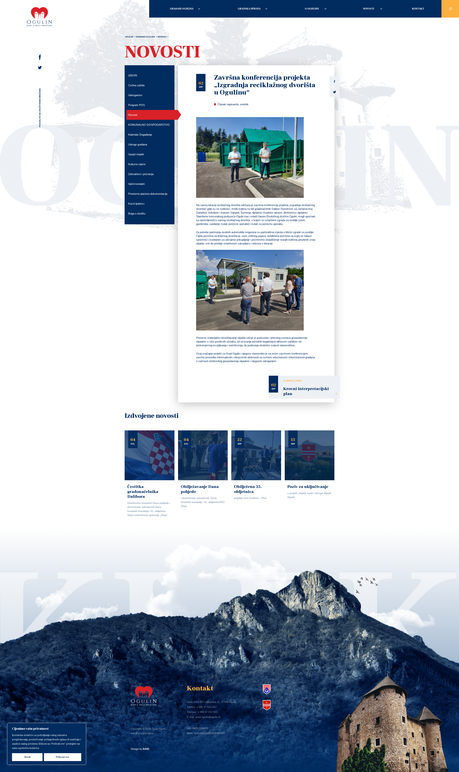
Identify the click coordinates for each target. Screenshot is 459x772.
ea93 (146, 748)
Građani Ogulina (181, 8)
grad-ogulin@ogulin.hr (208, 717)
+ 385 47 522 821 (208, 711)
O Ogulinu (312, 8)
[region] (46, 744)
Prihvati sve (62, 757)
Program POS (136, 105)
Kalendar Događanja (140, 134)
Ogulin (129, 37)
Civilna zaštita (136, 85)
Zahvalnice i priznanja (140, 174)
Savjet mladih (136, 154)
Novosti (368, 8)
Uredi (27, 757)
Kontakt (418, 8)
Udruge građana (137, 144)
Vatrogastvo (135, 95)
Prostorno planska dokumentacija (147, 193)
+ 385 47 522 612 (207, 706)
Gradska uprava (249, 8)
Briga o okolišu (136, 213)
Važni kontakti (136, 183)
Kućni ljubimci (136, 203)
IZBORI (132, 75)
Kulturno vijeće (136, 164)
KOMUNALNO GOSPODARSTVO (149, 124)
